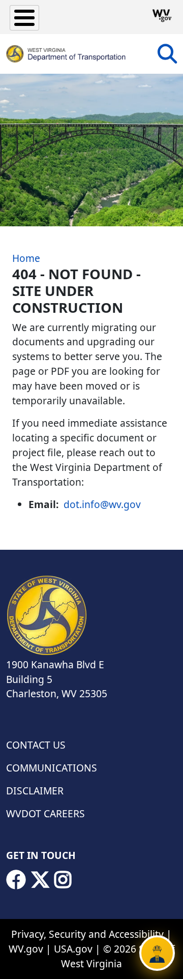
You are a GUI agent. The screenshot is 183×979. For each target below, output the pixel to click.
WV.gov (26, 949)
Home (26, 258)
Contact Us (36, 745)
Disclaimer (35, 790)
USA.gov (73, 949)
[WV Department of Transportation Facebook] (15, 880)
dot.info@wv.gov (102, 504)
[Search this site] (167, 57)
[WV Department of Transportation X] (40, 880)
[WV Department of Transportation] (66, 54)
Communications (51, 768)
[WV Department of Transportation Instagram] (63, 880)
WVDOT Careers (45, 813)
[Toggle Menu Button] (24, 18)
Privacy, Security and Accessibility (87, 934)
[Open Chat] (157, 953)
